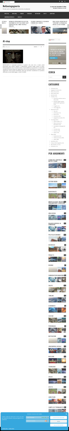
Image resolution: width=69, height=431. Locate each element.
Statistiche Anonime (58, 417)
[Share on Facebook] (39, 46)
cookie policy (11, 428)
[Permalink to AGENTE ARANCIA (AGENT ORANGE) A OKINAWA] (53, 289)
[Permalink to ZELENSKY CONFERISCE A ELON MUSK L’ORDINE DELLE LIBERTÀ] (34, 30)
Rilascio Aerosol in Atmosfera (55, 224)
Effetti (52, 134)
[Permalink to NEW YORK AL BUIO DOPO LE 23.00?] (59, 310)
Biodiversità (56, 136)
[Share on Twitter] (41, 46)
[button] (66, 414)
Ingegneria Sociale (55, 90)
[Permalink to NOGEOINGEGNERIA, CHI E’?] (53, 249)
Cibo (55, 111)
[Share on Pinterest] (43, 46)
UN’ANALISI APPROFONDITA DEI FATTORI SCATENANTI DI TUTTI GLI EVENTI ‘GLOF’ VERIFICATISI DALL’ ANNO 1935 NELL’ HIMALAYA (13, 24)
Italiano (7, 2)
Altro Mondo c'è (54, 144)
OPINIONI (53, 88)
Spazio (55, 132)
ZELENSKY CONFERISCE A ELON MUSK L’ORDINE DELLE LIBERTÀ (34, 22)
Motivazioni (53, 109)
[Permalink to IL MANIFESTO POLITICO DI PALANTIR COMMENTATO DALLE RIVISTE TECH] (64, 350)
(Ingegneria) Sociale (58, 117)
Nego (58, 421)
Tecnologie (53, 119)
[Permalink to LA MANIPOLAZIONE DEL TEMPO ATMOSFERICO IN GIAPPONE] (64, 165)
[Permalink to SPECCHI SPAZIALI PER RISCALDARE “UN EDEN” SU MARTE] (59, 381)
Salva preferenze (58, 425)
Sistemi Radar (57, 121)
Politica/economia (57, 137)
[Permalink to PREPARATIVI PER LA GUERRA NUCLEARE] (53, 360)
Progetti (55, 106)
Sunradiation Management (59, 126)
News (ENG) (53, 93)
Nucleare (55, 130)
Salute (55, 139)
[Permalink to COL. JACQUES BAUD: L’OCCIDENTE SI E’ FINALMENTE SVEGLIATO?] (59, 249)
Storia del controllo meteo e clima (55, 160)
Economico (56, 116)
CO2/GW (55, 129)
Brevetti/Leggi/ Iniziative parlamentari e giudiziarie (57, 202)
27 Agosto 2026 (28, 24)
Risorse (55, 114)
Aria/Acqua (56, 112)
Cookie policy (5, 428)
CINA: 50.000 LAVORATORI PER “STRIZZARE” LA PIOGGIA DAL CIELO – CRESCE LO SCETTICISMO (56, 23)
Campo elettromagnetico (56, 143)
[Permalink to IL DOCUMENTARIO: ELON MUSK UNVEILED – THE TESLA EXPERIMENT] (64, 401)
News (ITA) (53, 91)
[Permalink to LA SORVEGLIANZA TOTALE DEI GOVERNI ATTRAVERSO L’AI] (59, 350)
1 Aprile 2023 (7, 46)
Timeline (53, 96)
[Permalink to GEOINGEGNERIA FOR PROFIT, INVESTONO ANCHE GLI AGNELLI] (64, 310)
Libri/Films (53, 141)
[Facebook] (59, 1)
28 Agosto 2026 (6, 27)
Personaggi (56, 107)
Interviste (53, 95)
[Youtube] (62, 1)
